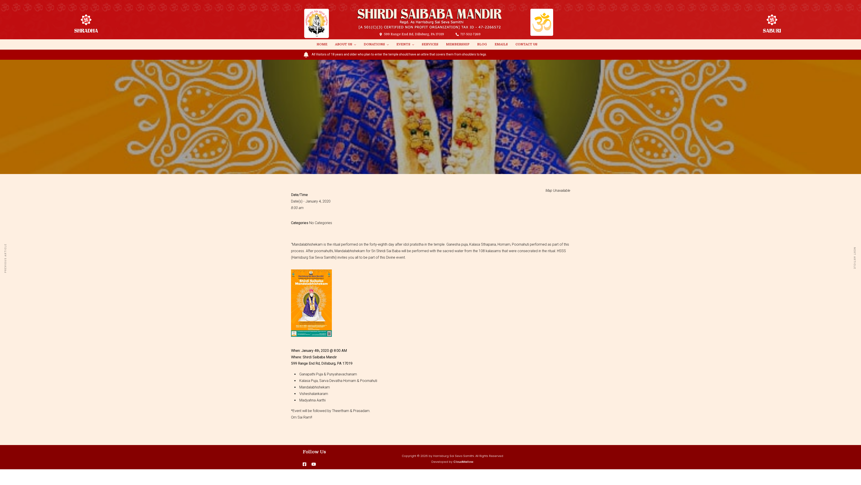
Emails (501, 44)
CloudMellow (463, 462)
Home (322, 44)
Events (403, 44)
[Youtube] (314, 464)
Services (430, 44)
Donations (374, 44)
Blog (482, 44)
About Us (343, 44)
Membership (458, 44)
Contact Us (526, 44)
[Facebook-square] (304, 464)
